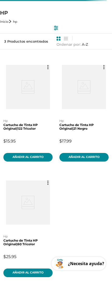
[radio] (58, 38)
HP (15, 22)
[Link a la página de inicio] (6, 22)
